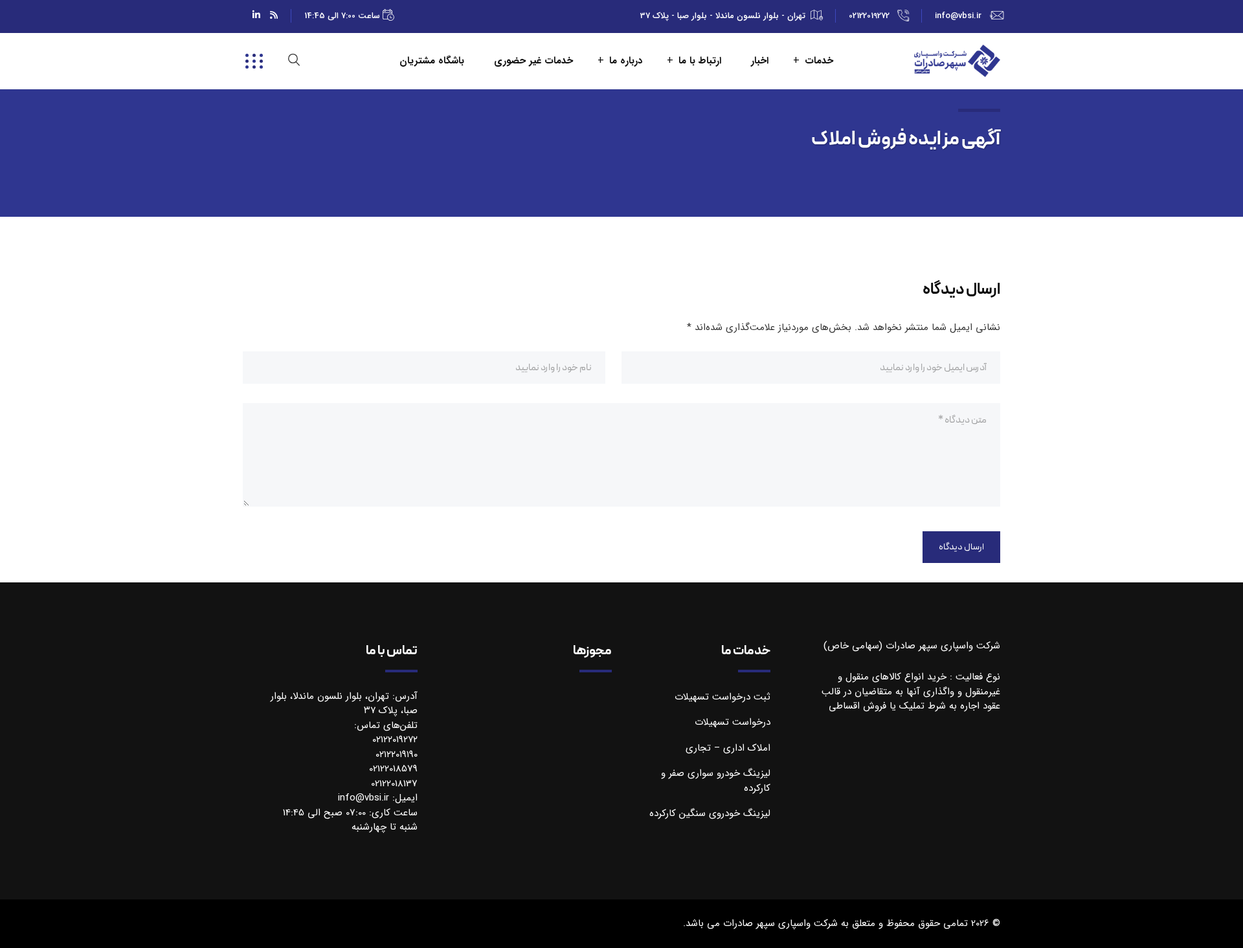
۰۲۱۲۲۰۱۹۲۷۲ (395, 739)
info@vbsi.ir (958, 16)
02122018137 (394, 783)
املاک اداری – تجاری (728, 748)
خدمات (819, 61)
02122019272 (869, 16)
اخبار (759, 61)
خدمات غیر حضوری (533, 61)
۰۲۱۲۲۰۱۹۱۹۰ (396, 754)
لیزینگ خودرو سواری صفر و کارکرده (715, 781)
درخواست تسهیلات (732, 722)
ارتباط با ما (699, 61)
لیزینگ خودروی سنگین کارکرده (709, 813)
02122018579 (393, 769)
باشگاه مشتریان (431, 61)
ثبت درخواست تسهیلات (722, 697)
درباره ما (625, 61)
